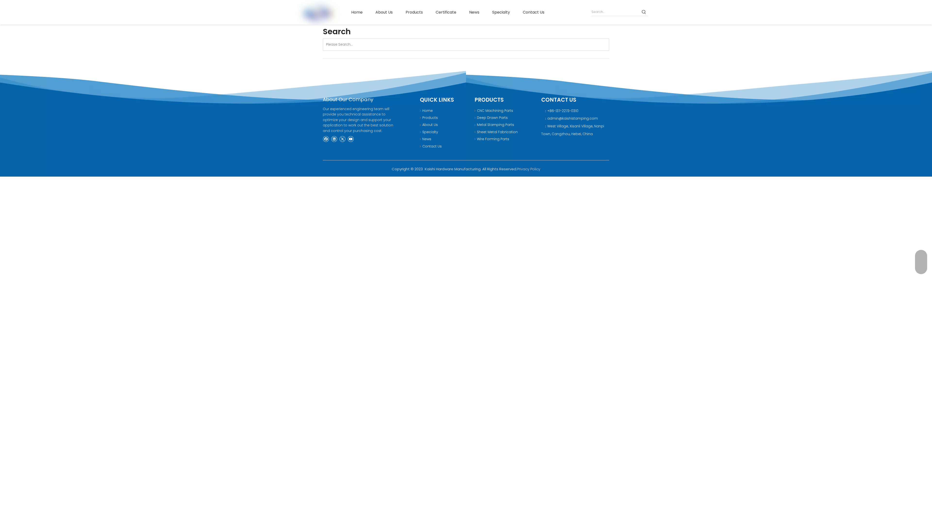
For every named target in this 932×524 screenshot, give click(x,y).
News (426, 139)
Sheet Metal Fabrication (497, 132)
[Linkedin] (334, 139)
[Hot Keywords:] (644, 12)
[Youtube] (351, 139)
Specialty (430, 132)
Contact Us (432, 146)
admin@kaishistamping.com (572, 118)
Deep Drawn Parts (492, 117)
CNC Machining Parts (495, 110)
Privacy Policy (528, 169)
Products (430, 117)
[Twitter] (342, 139)
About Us (430, 124)
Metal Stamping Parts (495, 124)
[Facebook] (326, 139)
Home (427, 110)
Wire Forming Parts (493, 139)
